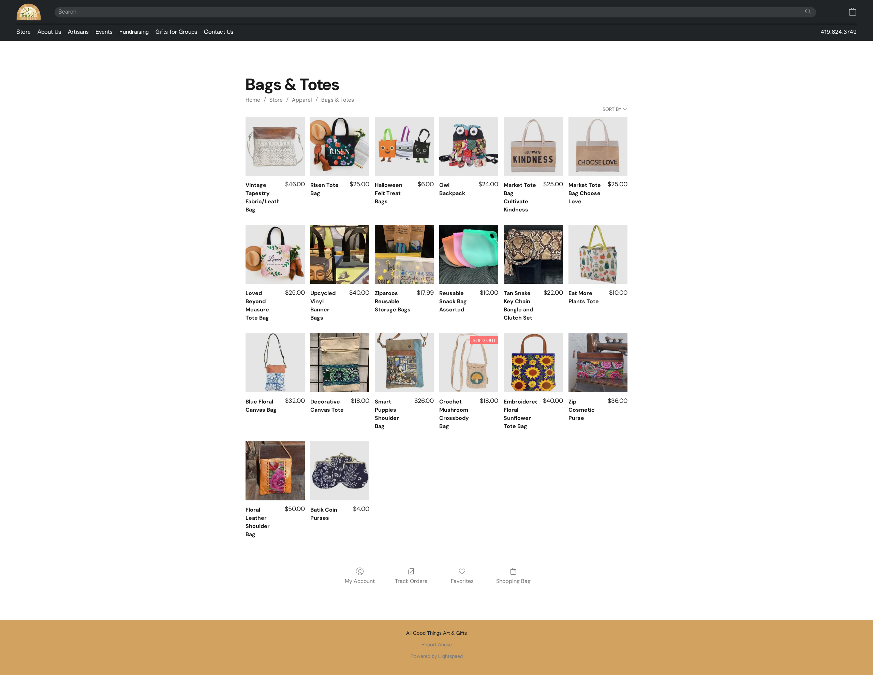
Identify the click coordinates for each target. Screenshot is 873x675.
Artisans (78, 32)
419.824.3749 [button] (839, 32)
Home (253, 99)
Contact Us (218, 32)
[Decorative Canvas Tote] (339, 362)
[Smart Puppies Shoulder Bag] (404, 362)
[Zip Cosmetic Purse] (597, 362)
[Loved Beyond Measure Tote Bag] (275, 254)
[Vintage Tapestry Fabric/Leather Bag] (275, 146)
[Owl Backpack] (468, 146)
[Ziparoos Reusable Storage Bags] (404, 254)
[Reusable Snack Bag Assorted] (468, 254)
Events (104, 32)
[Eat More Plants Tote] (597, 254)
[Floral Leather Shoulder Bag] (275, 470)
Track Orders (411, 581)
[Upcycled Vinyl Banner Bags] (339, 254)
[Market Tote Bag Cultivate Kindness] (533, 146)
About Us (49, 32)
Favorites (462, 581)
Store (23, 32)
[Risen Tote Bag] (339, 146)
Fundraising (134, 32)
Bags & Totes (337, 99)
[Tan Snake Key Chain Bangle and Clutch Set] (533, 254)
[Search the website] (808, 11)
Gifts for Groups (176, 32)
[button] (28, 11)
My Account (360, 581)
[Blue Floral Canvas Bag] (275, 362)
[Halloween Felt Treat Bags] (404, 146)
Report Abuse (436, 645)
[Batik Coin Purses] (339, 470)
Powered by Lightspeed (437, 656)
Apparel (302, 99)
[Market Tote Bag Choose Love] (597, 146)
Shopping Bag (513, 581)
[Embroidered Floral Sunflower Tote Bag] (533, 362)
